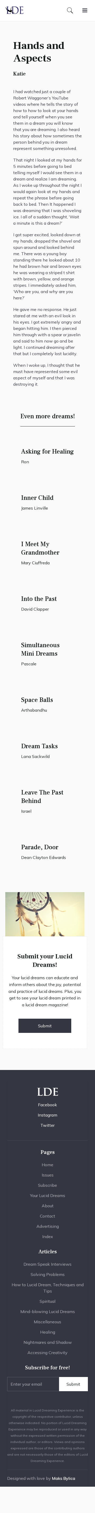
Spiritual (47, 1301)
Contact (47, 1216)
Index (47, 1236)
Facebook (47, 1104)
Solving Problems (48, 1274)
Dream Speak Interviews (47, 1264)
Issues (48, 1175)
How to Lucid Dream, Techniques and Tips (48, 1288)
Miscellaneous (47, 1321)
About (48, 1205)
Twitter (47, 1125)
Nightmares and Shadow (47, 1342)
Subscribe (47, 1185)
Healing (47, 1332)
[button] (85, 10)
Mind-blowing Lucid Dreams (47, 1311)
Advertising (47, 1226)
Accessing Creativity (47, 1352)
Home (47, 1164)
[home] (14, 10)
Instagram (47, 1115)
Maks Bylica (63, 1478)
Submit (45, 1025)
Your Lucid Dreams (47, 1195)
